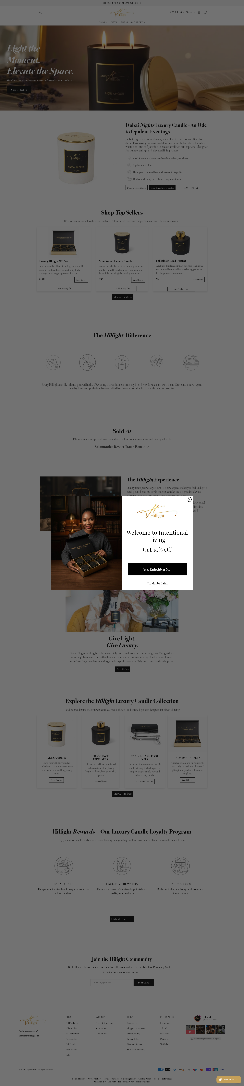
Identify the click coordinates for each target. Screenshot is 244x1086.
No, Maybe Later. (157, 583)
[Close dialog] (189, 499)
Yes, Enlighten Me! (157, 569)
